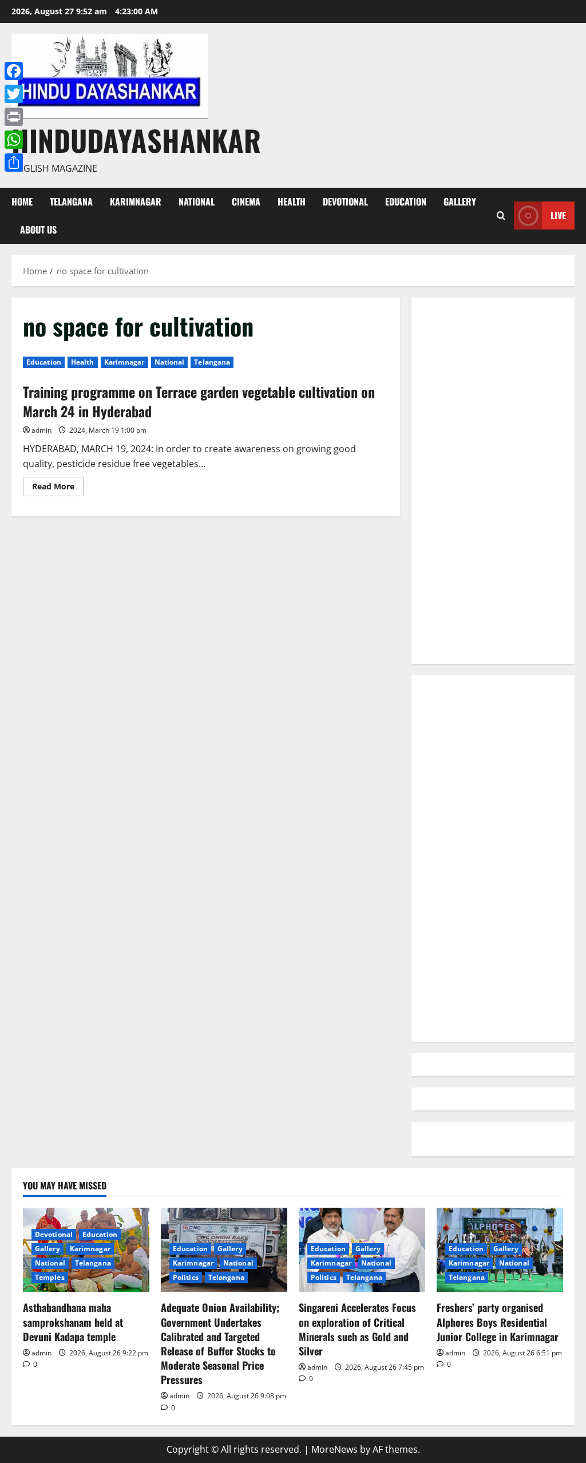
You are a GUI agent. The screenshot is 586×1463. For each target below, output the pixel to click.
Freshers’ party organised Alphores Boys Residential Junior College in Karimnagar (498, 1321)
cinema (246, 201)
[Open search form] (501, 215)
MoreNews (334, 1449)
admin (41, 430)
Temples (50, 1277)
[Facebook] (13, 71)
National (197, 201)
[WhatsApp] (13, 139)
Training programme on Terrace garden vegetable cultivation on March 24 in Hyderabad (199, 401)
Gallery (460, 201)
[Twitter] (13, 93)
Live (558, 215)
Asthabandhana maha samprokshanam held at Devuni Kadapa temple (73, 1321)
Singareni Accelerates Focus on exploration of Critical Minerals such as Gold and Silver (357, 1329)
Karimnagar (135, 201)
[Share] (13, 162)
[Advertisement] (493, 481)
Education (405, 201)
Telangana (71, 201)
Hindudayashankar (136, 139)
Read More (58, 488)
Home (22, 201)
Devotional (345, 201)
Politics (186, 1277)
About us (38, 229)
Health (292, 201)
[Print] (13, 116)
